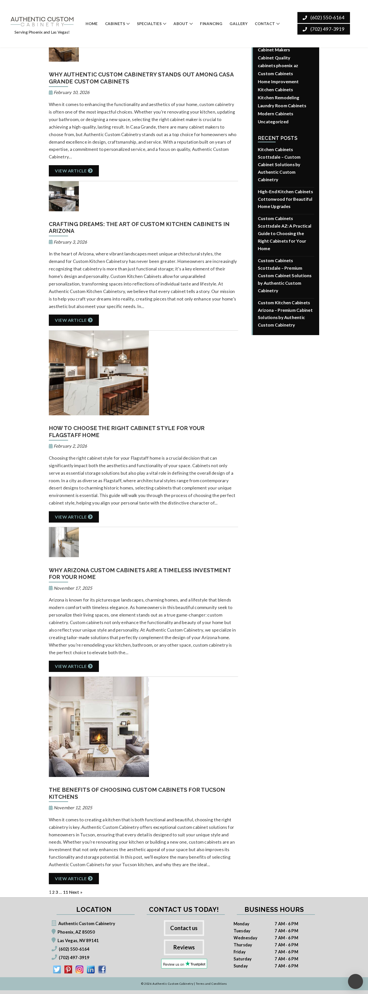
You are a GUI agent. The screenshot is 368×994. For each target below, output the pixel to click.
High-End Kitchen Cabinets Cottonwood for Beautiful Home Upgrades (285, 199)
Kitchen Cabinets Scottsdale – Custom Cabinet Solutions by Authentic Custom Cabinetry (279, 164)
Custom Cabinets (275, 73)
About (180, 23)
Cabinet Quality (274, 57)
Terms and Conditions (211, 983)
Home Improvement (278, 81)
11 (65, 892)
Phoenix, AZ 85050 (76, 932)
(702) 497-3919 (326, 29)
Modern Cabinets (275, 113)
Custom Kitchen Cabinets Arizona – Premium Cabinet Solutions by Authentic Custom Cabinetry (285, 314)
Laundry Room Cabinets (282, 105)
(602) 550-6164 (326, 17)
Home (92, 23)
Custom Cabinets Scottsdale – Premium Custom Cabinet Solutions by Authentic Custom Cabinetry (285, 275)
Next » (75, 892)
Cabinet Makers (274, 49)
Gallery (239, 23)
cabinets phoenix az (278, 65)
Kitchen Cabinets (275, 89)
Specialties (149, 23)
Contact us (184, 928)
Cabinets (115, 23)
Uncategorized (273, 121)
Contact (265, 23)
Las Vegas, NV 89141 (78, 940)
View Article (71, 170)
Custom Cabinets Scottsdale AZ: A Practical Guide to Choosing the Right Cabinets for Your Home (284, 233)
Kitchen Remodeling (278, 97)
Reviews (184, 947)
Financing (211, 23)
